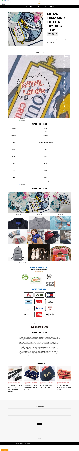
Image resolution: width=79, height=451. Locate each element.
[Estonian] (5, 0)
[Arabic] (2, 0)
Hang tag (39, 436)
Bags (39, 434)
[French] (6, 0)
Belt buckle (39, 438)
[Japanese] (7, 0)
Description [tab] (36, 52)
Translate (3, 4)
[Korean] (8, 0)
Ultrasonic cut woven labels (58, 39)
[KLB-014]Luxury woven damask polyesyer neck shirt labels (30, 387)
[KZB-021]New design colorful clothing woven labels (64, 387)
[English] (4, 0)
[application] (39, 86)
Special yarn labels (39, 433)
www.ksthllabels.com (34, 323)
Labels (52, 39)
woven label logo (51, 42)
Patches (39, 429)
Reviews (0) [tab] (43, 52)
